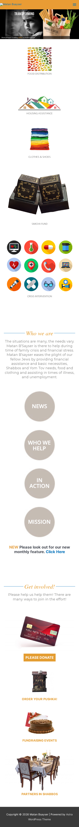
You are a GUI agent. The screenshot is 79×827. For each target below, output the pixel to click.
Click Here (55, 551)
